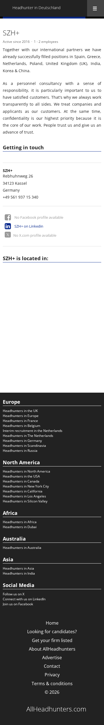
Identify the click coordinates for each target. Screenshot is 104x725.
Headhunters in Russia (20, 450)
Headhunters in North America (26, 471)
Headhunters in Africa (20, 522)
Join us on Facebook (18, 604)
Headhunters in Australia (22, 547)
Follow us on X (13, 594)
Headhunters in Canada (21, 481)
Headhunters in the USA (21, 476)
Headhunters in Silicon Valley (25, 501)
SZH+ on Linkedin (28, 226)
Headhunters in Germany (22, 440)
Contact (52, 666)
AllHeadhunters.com (56, 708)
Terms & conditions (52, 683)
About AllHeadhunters (52, 649)
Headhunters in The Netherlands (28, 435)
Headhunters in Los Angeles (24, 496)
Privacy (52, 675)
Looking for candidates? (52, 631)
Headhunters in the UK (20, 410)
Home (52, 623)
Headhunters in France (20, 420)
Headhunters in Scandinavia (24, 445)
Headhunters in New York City (26, 486)
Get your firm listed (52, 640)
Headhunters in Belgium (21, 425)
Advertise (52, 657)
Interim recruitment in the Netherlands (32, 430)
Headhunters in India (19, 573)
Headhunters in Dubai (20, 527)
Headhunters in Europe (21, 415)
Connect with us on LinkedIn (24, 599)
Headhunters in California (22, 491)
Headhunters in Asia (18, 568)
